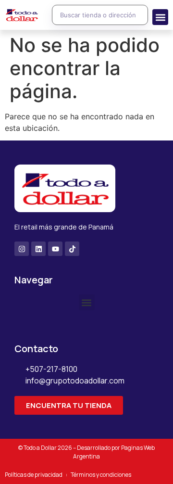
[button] (160, 17)
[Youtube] (55, 249)
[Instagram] (21, 249)
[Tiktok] (72, 249)
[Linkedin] (38, 249)
